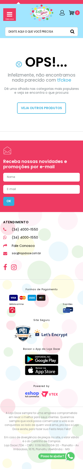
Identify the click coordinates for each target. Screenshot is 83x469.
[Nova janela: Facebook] (5, 267)
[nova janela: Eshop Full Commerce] (32, 394)
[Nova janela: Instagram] (14, 267)
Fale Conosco (23, 245)
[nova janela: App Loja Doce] (41, 359)
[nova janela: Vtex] (49, 394)
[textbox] (41, 31)
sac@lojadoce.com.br (26, 253)
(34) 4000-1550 (25, 229)
